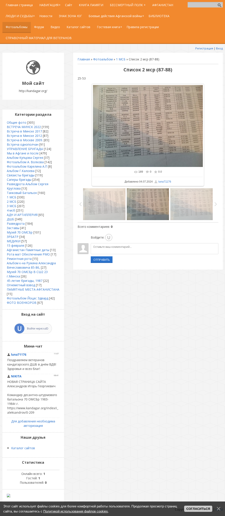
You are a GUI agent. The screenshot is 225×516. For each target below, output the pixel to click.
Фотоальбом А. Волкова (25, 162)
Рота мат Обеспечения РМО (28, 254)
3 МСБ (11, 206)
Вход (219, 48)
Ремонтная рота (19, 259)
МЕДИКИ (13, 241)
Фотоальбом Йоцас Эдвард (27, 298)
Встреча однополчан (22, 144)
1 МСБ (120, 59)
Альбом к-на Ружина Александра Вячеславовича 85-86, (31, 265)
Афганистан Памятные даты (28, 250)
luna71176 (164, 181)
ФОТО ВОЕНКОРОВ (21, 303)
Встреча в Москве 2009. (25, 140)
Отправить (101, 260)
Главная (84, 59)
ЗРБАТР (12, 237)
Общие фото (16, 122)
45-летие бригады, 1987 (24, 281)
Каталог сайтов (23, 448)
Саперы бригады (19, 179)
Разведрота (16, 223)
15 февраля (15, 245)
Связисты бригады (20, 175)
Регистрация (204, 48)
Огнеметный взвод (21, 285)
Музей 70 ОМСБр (20, 232)
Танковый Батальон (22, 193)
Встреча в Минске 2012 (24, 136)
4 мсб (11, 210)
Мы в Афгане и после (23, 153)
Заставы (13, 228)
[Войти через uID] (108, 237)
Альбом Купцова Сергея (25, 158)
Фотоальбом (103, 59)
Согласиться (198, 509)
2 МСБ (11, 201)
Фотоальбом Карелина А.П (27, 166)
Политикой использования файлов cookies (75, 511)
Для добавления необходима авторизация (33, 423)
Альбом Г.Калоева (20, 171)
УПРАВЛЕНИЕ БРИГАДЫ (25, 149)
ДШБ (10, 219)
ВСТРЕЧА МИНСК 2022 (24, 127)
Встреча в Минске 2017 (24, 131)
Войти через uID (37, 328)
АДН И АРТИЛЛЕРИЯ (22, 215)
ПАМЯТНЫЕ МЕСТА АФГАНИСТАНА (33, 289)
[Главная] (33, 73)
